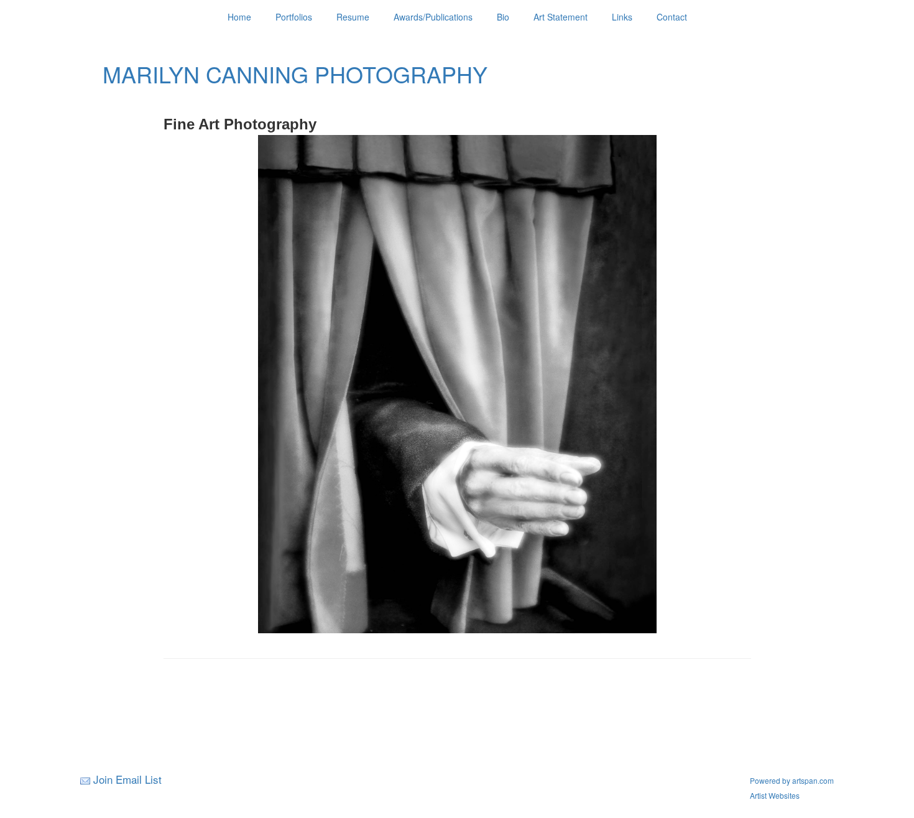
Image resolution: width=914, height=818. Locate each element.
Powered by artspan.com (792, 780)
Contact (672, 17)
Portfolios (293, 17)
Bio (503, 17)
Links (622, 17)
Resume (352, 17)
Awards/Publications (433, 17)
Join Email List (127, 779)
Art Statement (560, 17)
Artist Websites (775, 795)
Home (239, 17)
